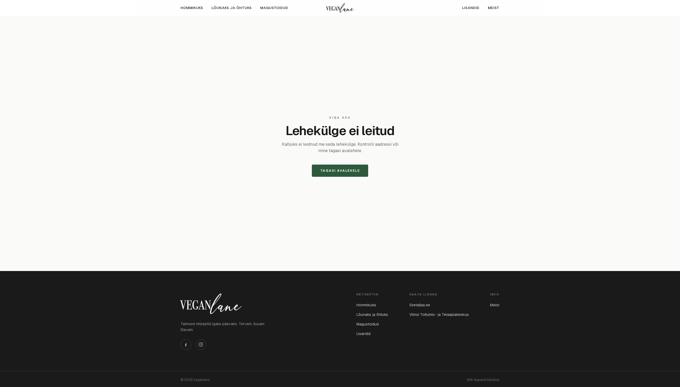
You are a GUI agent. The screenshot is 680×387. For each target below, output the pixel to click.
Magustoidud (274, 8)
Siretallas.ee (419, 305)
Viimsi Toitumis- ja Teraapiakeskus (439, 314)
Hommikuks (192, 8)
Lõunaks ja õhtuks (232, 8)
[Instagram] (201, 344)
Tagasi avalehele (340, 171)
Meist (493, 8)
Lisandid (470, 8)
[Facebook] (186, 344)
